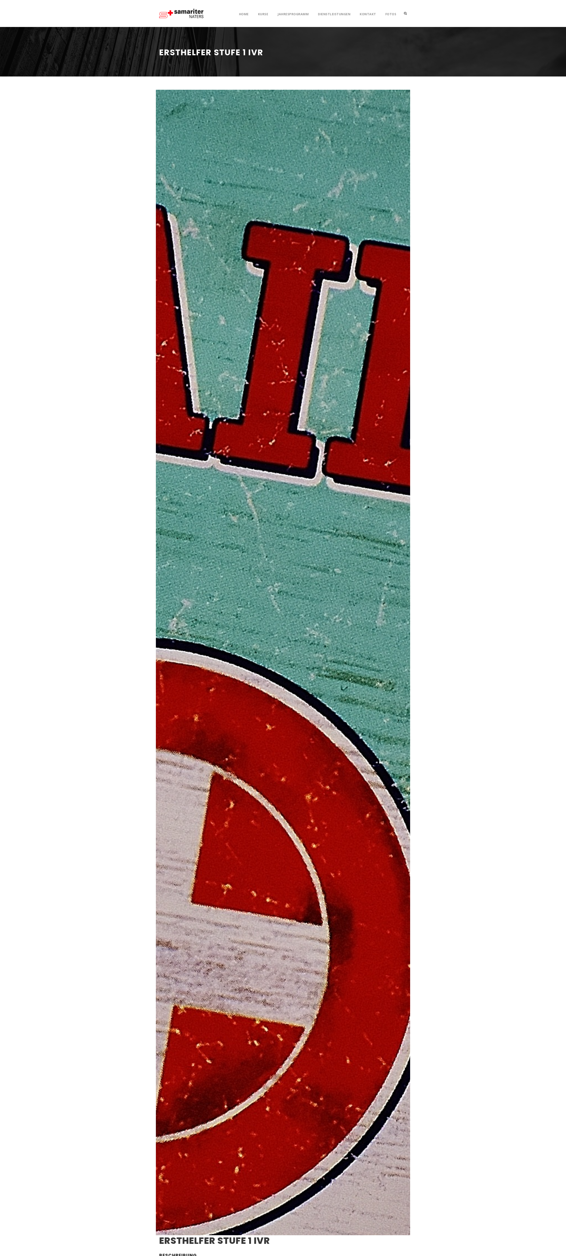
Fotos (390, 14)
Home (244, 14)
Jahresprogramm (293, 14)
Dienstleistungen (334, 14)
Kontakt (368, 14)
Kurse (263, 14)
